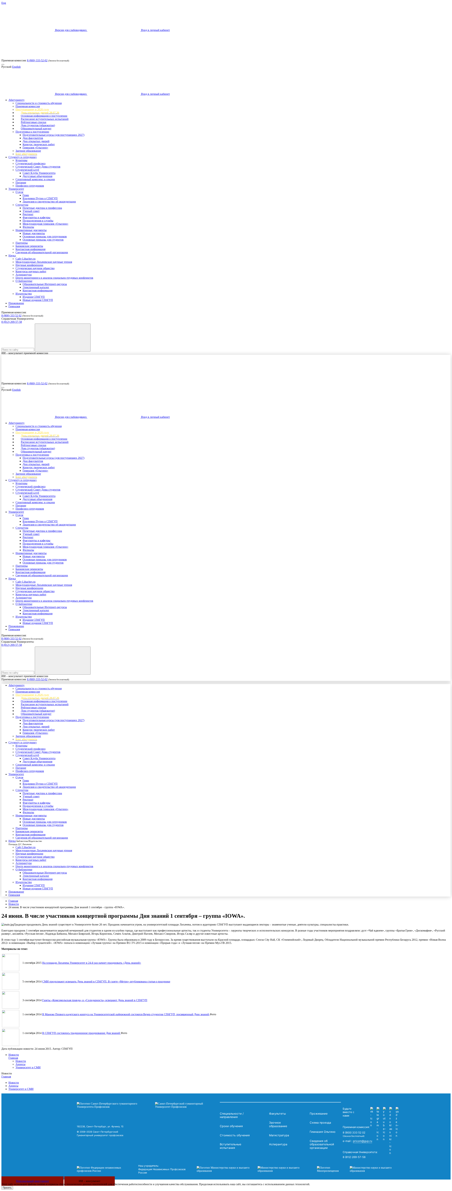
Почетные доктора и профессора (42, 207)
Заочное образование (28, 150)
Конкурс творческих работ (39, 144)
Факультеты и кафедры (36, 217)
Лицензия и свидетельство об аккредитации (49, 201)
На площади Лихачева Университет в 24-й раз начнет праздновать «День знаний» (91, 962)
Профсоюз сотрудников (30, 185)
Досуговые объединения (37, 176)
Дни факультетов (33, 138)
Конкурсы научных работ (31, 271)
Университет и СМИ (28, 1067)
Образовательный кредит (36, 128)
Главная (13, 900)
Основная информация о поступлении (44, 115)
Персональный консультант (32, 1181)
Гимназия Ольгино (322, 1131)
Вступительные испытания (230, 1146)
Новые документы (34, 233)
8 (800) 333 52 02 (11, 315)
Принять (7, 1187)
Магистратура (279, 1135)
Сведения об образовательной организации (42, 252)
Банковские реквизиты (29, 246)
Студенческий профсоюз (30, 163)
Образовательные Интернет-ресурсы (45, 284)
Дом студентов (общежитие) (38, 125)
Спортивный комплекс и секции (35, 179)
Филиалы (28, 226)
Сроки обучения (231, 1126)
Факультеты (277, 1113)
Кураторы (21, 160)
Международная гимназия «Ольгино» (45, 223)
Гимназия (14, 306)
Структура (22, 204)
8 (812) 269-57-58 (11, 321)
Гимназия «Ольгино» (35, 147)
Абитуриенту (16, 99)
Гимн (26, 195)
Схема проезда (320, 1122)
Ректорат (28, 214)
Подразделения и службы (38, 220)
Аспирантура (24, 274)
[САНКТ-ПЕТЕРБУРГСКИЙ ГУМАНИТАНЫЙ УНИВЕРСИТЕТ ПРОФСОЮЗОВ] (147, 1105)
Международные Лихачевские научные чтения (44, 261)
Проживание (16, 303)
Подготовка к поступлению (32, 131)
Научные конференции (29, 265)
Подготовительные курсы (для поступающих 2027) (53, 134)
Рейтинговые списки (33, 122)
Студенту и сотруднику (22, 157)
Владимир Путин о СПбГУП (40, 198)
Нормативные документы (31, 230)
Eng (3, 2)
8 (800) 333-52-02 (37, 60)
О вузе (19, 192)
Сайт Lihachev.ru (25, 258)
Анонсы (20, 1064)
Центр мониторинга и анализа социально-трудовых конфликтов (54, 277)
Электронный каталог (36, 287)
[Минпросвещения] (358, 1169)
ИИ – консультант (89, 1181)
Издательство (24, 293)
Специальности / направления (232, 1115)
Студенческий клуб (27, 169)
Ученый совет (31, 211)
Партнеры (22, 242)
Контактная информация (30, 249)
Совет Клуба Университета (39, 172)
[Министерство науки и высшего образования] (251, 1169)
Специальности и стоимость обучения (39, 103)
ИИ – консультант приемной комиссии (24, 353)
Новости (13, 904)
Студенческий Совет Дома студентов (38, 166)
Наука (12, 255)
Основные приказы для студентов (43, 239)
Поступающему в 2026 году (32, 109)
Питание (21, 182)
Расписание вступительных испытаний (45, 118)
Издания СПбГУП (34, 296)
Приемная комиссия (28, 106)
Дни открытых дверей (36, 141)
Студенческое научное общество (35, 268)
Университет (16, 188)
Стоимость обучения (235, 1135)
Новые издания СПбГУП (38, 299)
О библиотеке (24, 280)
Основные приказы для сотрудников (45, 236)
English (16, 66)
